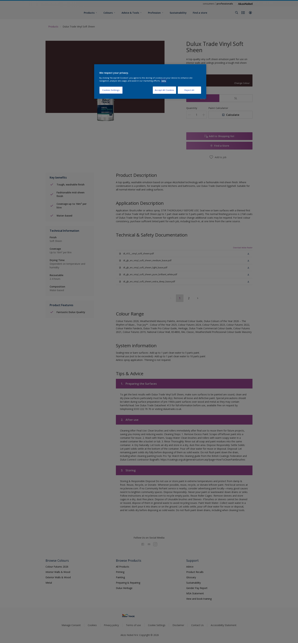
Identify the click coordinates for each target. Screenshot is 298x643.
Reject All (189, 90)
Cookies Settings (111, 90)
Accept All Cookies (164, 90)
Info (164, 80)
